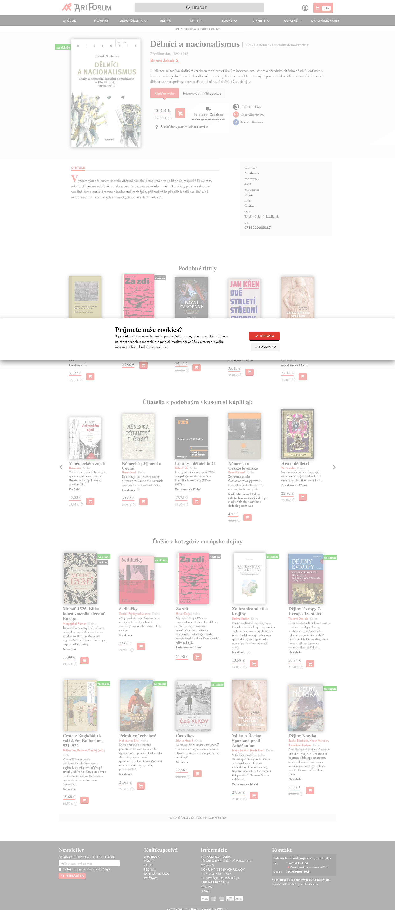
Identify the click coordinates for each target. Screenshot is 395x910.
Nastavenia (267, 347)
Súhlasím (266, 336)
